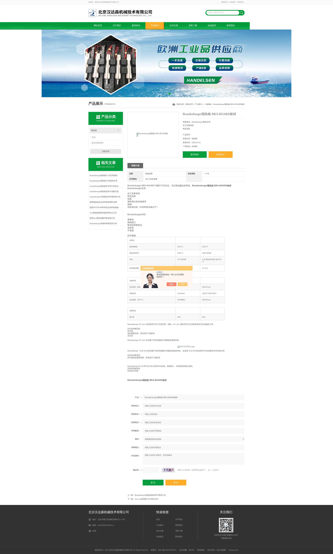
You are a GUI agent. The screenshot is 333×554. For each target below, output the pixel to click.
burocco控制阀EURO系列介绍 (146, 499)
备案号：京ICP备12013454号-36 (163, 550)
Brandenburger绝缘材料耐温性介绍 (103, 223)
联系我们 (241, 2)
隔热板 (208, 104)
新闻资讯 (136, 25)
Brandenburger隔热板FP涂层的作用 (103, 181)
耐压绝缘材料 (97, 143)
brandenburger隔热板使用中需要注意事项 (106, 191)
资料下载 (193, 25)
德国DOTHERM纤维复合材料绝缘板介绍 (106, 207)
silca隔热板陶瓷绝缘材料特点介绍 (103, 213)
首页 (158, 519)
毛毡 (94, 137)
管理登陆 (200, 550)
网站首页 (98, 25)
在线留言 (232, 2)
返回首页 (224, 2)
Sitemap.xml (233, 550)
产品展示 (155, 25)
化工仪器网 (221, 550)
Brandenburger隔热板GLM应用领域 (103, 175)
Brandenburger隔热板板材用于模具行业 (150, 495)
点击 (118, 130)
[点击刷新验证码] (168, 470)
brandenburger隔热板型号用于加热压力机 (106, 186)
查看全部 (105, 151)
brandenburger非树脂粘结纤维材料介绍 (105, 197)
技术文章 (174, 25)
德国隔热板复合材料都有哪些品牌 (103, 202)
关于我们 (117, 25)
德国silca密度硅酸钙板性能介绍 (102, 218)
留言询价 (195, 154)
